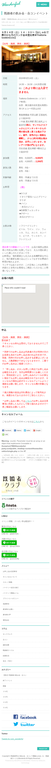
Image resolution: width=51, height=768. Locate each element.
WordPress (18, 761)
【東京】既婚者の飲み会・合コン (14, 675)
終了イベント (7, 680)
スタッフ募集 (7, 582)
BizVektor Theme (30, 761)
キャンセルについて (10, 577)
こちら (28, 401)
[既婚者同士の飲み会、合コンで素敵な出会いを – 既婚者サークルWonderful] (11, 4)
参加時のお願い (8, 609)
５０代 (5, 708)
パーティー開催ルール (11, 593)
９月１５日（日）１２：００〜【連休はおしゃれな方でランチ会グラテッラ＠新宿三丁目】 (37, 457)
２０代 (5, 691)
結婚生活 (6, 656)
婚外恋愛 (6, 645)
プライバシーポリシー (11, 598)
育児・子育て (7, 661)
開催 (4, 686)
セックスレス (7, 634)
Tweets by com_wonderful (12, 739)
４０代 (5, 702)
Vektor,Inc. (42, 761)
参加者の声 (7, 615)
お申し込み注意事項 (10, 571)
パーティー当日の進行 (11, 588)
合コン (5, 640)
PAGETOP (43, 748)
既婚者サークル (8, 650)
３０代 (5, 697)
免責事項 (6, 604)
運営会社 (6, 620)
